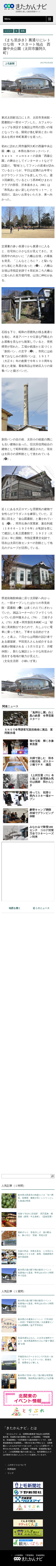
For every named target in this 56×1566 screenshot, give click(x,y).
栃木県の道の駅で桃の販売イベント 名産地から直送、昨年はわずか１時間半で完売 (35, 1272)
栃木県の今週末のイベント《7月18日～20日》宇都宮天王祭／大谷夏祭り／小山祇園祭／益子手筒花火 (36, 1322)
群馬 (22, 31)
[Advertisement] (28, 1038)
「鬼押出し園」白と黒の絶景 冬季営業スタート (42, 715)
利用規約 (11, 1469)
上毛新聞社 (18, 1555)
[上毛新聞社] (28, 1487)
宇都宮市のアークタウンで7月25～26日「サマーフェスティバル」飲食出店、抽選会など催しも (35, 1359)
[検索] (52, 1176)
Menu (7, 19)
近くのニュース (41, 908)
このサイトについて (16, 1465)
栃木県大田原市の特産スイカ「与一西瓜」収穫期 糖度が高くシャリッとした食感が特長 (35, 1198)
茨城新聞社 (40, 1555)
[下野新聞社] (28, 1495)
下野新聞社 (29, 1555)
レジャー (8, 31)
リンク (10, 1473)
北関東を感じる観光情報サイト (28, 12)
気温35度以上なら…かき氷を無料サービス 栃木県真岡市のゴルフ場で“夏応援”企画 (36, 1341)
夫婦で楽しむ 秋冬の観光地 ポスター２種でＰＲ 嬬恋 (42, 761)
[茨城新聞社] (28, 1502)
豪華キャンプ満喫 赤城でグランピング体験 (42, 813)
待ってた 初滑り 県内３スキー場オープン (42, 796)
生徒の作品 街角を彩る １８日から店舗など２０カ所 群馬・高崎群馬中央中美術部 (35, 1254)
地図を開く (15, 908)
